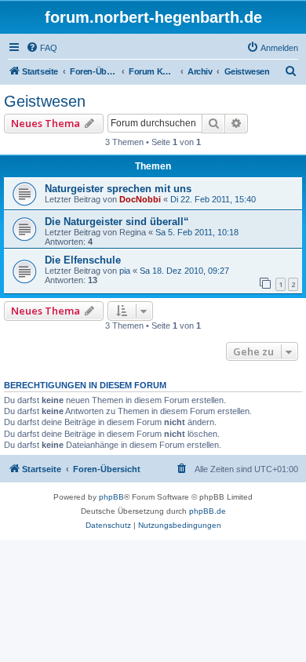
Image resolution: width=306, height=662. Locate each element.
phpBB (111, 497)
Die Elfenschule (83, 260)
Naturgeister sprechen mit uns (118, 189)
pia (124, 270)
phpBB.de (207, 511)
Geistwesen (45, 101)
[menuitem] (41, 47)
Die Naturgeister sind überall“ (117, 221)
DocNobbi (140, 199)
